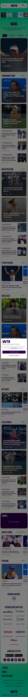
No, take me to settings (14, 355)
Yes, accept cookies (14, 351)
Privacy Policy (20, 348)
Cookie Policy (14, 348)
